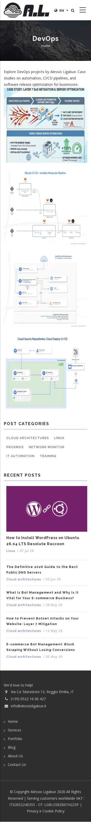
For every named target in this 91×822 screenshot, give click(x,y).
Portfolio (15, 738)
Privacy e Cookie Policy (45, 811)
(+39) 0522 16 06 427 (28, 698)
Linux (59, 438)
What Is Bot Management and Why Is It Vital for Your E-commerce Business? (42, 595)
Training (48, 456)
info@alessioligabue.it (28, 705)
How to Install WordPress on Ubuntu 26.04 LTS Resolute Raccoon (42, 541)
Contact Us (17, 764)
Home (45, 46)
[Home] (26, 10)
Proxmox (15, 447)
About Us (15, 755)
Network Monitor (46, 447)
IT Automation (20, 456)
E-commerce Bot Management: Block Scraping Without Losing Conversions (40, 647)
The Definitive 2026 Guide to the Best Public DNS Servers (42, 569)
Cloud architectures (27, 438)
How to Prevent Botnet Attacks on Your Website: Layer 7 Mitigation (42, 621)
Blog (11, 747)
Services (14, 730)
